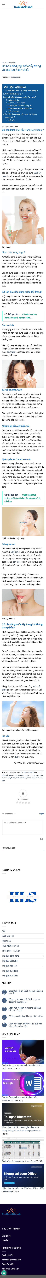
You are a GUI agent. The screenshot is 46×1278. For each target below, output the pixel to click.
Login (41, 813)
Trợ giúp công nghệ (10, 956)
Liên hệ (5, 1240)
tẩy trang (11, 352)
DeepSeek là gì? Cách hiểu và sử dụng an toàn (26, 992)
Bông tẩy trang (7, 775)
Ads (3, 931)
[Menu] (3, 4)
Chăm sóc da (30, 775)
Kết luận (12, 120)
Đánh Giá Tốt (8, 936)
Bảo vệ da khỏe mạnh (17, 103)
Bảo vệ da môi (14, 111)
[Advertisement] (23, 33)
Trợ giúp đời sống (9, 63)
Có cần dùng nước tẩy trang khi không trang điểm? (21, 115)
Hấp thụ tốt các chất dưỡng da (20, 106)
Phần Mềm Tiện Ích (10, 946)
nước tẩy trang (21, 778)
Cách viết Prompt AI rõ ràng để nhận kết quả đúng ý (25, 1009)
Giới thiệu (6, 1236)
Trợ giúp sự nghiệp (10, 971)
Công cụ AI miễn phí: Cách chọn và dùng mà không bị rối (24, 1000)
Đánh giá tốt (7, 1255)
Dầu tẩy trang (10, 778)
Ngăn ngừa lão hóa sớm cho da (20, 108)
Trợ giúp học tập (9, 966)
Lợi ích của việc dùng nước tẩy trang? (20, 97)
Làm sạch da (14, 100)
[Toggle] (43, 955)
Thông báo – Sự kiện (11, 951)
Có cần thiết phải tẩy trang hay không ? (21, 91)
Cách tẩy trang (18, 775)
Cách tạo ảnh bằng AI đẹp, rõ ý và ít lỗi (26, 1016)
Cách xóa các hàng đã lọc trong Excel (19, 1161)
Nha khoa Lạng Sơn (10, 1269)
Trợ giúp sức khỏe (10, 976)
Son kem (15, 552)
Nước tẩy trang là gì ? (14, 94)
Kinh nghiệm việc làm (11, 1260)
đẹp (16, 757)
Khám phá (6, 941)
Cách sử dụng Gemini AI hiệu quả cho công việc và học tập (25, 1025)
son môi (16, 562)
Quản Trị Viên (8, 1264)
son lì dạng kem (33, 778)
